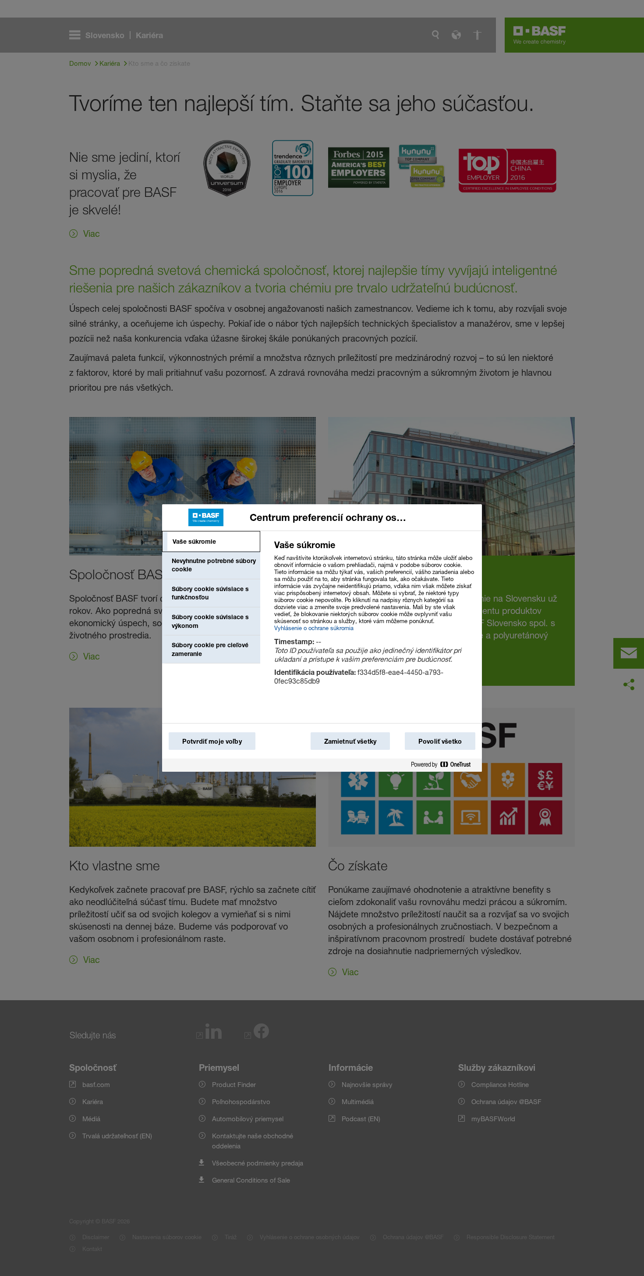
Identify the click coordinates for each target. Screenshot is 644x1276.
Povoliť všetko (440, 741)
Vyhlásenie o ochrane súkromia (314, 627)
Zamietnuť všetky (350, 741)
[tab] (211, 541)
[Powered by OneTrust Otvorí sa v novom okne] (444, 764)
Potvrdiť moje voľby (212, 741)
